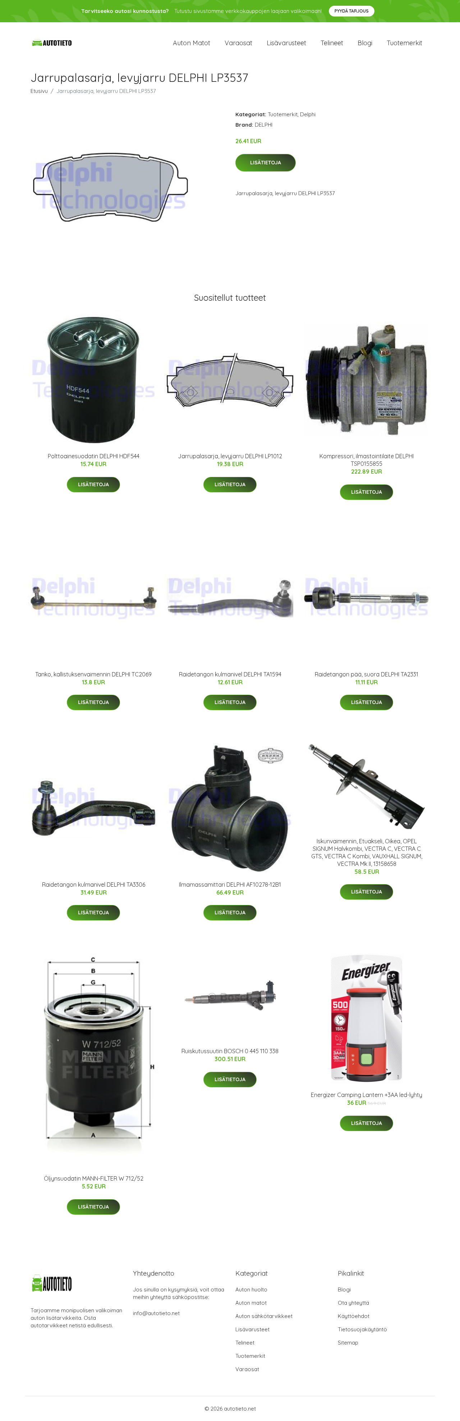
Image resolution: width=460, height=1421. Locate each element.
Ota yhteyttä (353, 1302)
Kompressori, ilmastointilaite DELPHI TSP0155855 (366, 459)
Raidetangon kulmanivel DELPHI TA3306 (93, 884)
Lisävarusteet (286, 43)
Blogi (365, 43)
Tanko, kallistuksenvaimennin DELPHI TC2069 (93, 674)
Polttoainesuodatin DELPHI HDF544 (93, 456)
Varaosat (238, 43)
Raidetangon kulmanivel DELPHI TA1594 (230, 674)
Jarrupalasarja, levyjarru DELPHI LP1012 (230, 456)
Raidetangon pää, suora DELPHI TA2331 (366, 674)
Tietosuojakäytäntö (362, 1329)
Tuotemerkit (404, 43)
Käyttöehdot (353, 1316)
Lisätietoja (265, 162)
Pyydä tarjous (352, 11)
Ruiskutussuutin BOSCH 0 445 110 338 (230, 1051)
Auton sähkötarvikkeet (264, 1316)
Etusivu (39, 91)
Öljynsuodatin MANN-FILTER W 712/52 (93, 1178)
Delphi (308, 114)
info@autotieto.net (156, 1313)
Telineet (332, 43)
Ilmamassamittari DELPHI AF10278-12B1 (230, 884)
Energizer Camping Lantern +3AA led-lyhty (366, 1094)
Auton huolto (251, 1289)
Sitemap (348, 1342)
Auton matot (191, 43)
